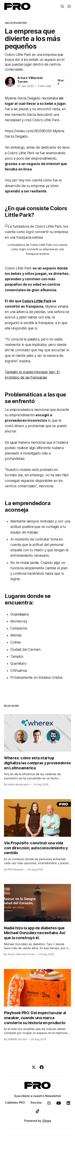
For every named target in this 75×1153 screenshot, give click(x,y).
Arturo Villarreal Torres (29, 80)
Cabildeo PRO (15, 1102)
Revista (36, 1102)
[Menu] (69, 6)
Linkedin (68, 1103)
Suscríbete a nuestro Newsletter (37, 1096)
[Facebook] (42, 1067)
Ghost (46, 1121)
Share (60, 81)
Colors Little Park (36, 301)
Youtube (58, 1103)
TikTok (37, 1111)
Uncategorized (16, 22)
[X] (34, 1067)
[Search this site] (62, 6)
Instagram (49, 1103)
